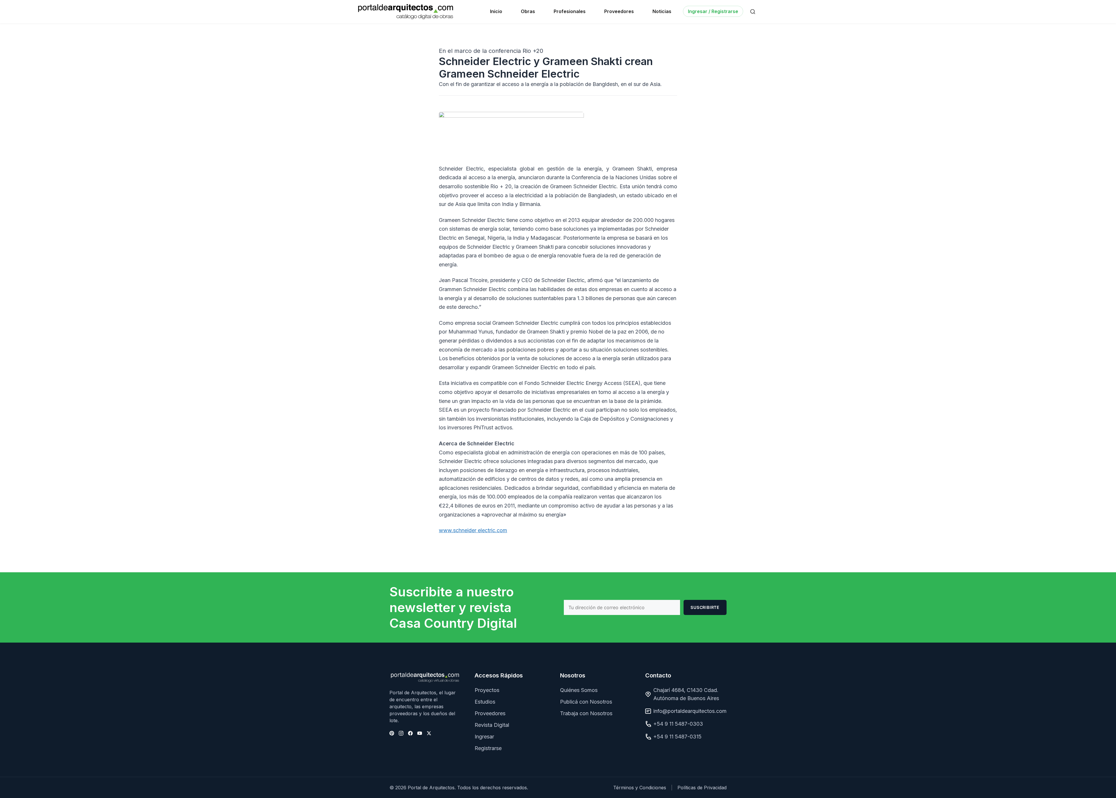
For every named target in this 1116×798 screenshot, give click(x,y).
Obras (528, 11)
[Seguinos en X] (429, 733)
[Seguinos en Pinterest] (391, 733)
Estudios (485, 702)
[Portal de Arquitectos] (405, 11)
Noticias (661, 11)
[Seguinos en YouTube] (419, 733)
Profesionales (570, 11)
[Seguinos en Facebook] (410, 733)
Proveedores (619, 11)
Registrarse (488, 748)
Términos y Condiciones (639, 787)
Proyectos (487, 690)
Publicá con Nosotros (586, 702)
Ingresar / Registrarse (713, 11)
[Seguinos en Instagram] (401, 733)
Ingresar (484, 737)
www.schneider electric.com (473, 530)
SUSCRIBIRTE (705, 607)
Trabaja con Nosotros (586, 713)
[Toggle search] (752, 11)
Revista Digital (492, 725)
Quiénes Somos (579, 690)
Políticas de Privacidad (702, 787)
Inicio (496, 11)
